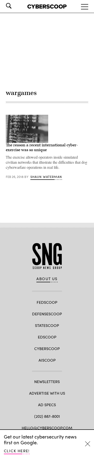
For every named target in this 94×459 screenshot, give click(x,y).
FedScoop (47, 302)
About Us (47, 278)
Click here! (17, 450)
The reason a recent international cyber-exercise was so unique (42, 147)
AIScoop (47, 360)
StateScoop (47, 325)
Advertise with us (47, 393)
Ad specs (47, 404)
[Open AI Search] (15, 6)
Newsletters (47, 381)
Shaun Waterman (46, 177)
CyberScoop (47, 348)
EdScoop (47, 336)
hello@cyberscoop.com (47, 427)
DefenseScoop (47, 313)
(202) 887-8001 (47, 416)
